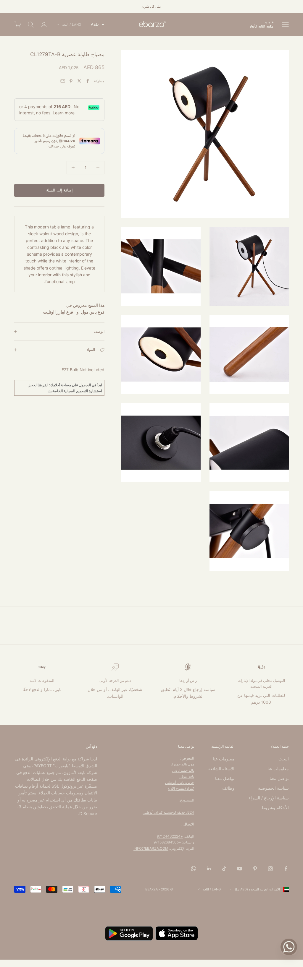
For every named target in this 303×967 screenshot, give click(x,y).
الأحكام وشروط (275, 807)
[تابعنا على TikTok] (224, 869)
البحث (283, 758)
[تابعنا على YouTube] (240, 869)
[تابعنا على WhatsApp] (193, 869)
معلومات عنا (278, 768)
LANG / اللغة (71, 24)
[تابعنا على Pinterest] (255, 869)
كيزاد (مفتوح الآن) (181, 788)
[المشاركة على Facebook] (87, 81)
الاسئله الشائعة (221, 768)
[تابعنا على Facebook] (286, 869)
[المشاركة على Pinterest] (71, 81)
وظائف (228, 788)
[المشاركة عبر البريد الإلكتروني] (62, 81)
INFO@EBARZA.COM (150, 848)
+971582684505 (167, 842)
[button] (97, 24)
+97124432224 (170, 836)
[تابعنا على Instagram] (270, 869)
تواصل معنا (279, 778)
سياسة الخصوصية (273, 788)
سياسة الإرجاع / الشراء (269, 797)
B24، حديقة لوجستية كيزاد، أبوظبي (168, 812)
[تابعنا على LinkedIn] (209, 869)
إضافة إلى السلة (59, 190)
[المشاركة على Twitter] (79, 81)
